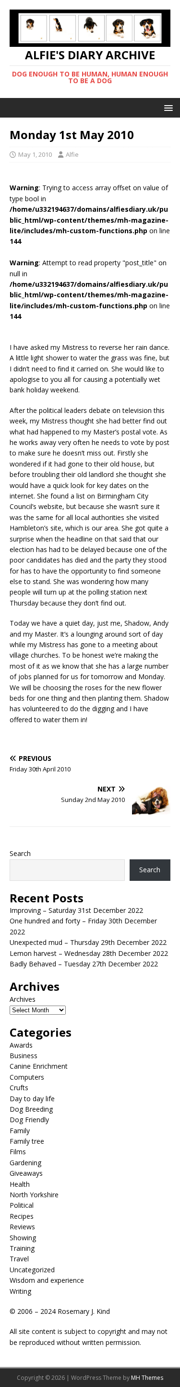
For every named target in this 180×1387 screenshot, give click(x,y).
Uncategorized (32, 1269)
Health (20, 1184)
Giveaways (26, 1173)
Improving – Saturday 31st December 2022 (76, 910)
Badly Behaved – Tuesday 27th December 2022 (84, 963)
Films (18, 1151)
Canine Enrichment (39, 1066)
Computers (27, 1077)
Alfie (72, 154)
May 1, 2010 (35, 154)
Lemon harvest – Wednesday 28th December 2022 (89, 953)
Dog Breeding (31, 1109)
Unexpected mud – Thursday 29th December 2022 (88, 942)
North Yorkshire (34, 1194)
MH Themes (147, 1378)
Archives (23, 999)
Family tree (27, 1141)
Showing (23, 1237)
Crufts (19, 1087)
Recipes (22, 1216)
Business (23, 1055)
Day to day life (32, 1098)
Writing (20, 1291)
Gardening (25, 1162)
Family (20, 1130)
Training (22, 1248)
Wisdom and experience (47, 1280)
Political (22, 1205)
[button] (167, 107)
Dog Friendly (29, 1119)
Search (20, 853)
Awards (21, 1045)
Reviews (22, 1226)
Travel (19, 1258)
